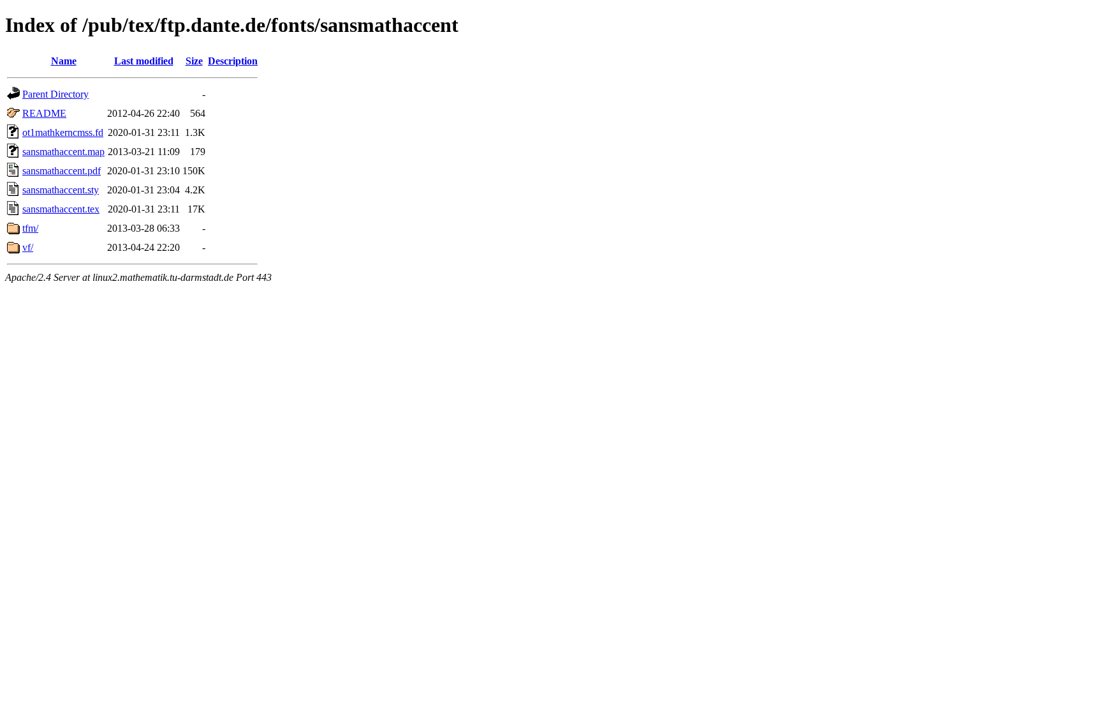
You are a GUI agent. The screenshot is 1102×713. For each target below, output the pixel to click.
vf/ (27, 247)
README (44, 113)
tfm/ (30, 228)
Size (194, 61)
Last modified (143, 61)
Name (64, 61)
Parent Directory (55, 94)
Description (233, 61)
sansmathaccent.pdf (61, 170)
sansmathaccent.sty (60, 189)
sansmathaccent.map (63, 151)
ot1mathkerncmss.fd (62, 132)
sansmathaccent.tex (60, 209)
